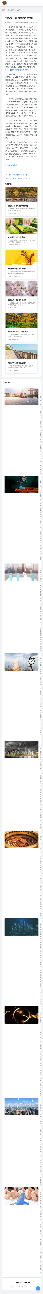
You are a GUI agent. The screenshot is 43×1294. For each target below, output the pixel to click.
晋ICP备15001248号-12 (21, 1282)
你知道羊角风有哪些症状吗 (17, 363)
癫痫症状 (11, 10)
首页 (3, 10)
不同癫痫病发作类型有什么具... (18, 331)
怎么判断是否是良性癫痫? (17, 237)
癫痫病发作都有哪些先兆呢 (17, 300)
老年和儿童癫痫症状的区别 (21, 178)
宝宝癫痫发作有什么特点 (20, 175)
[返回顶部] (38, 1288)
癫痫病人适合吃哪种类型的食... (18, 206)
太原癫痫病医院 (17, 70)
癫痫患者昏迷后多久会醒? (17, 268)
